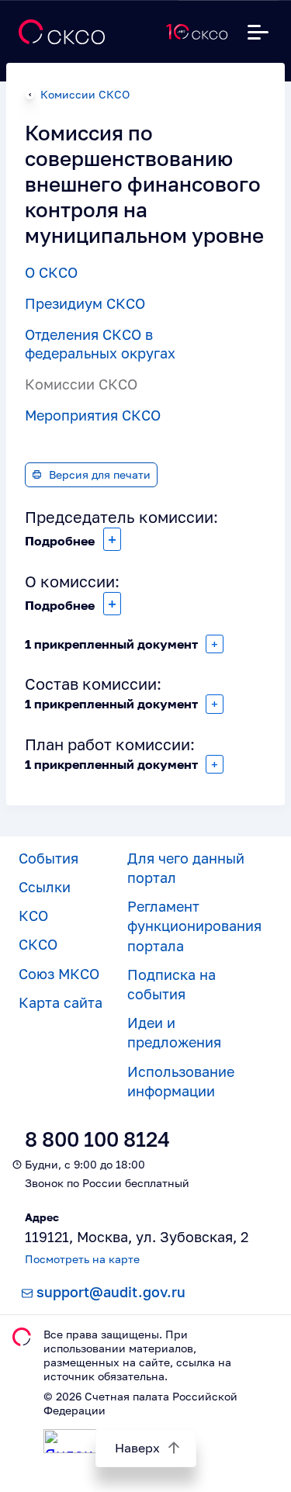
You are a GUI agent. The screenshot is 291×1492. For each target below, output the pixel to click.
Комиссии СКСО (85, 94)
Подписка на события (171, 984)
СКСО (38, 944)
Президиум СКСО (85, 303)
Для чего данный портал (185, 868)
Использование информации (180, 1081)
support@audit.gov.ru (110, 1291)
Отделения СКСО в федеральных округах (100, 344)
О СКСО (51, 272)
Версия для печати (100, 474)
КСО (33, 915)
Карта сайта (60, 1002)
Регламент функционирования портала (194, 926)
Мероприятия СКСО (93, 415)
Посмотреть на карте (82, 1258)
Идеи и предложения (174, 1032)
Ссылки (45, 886)
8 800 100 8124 (97, 1139)
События (48, 858)
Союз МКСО (59, 973)
